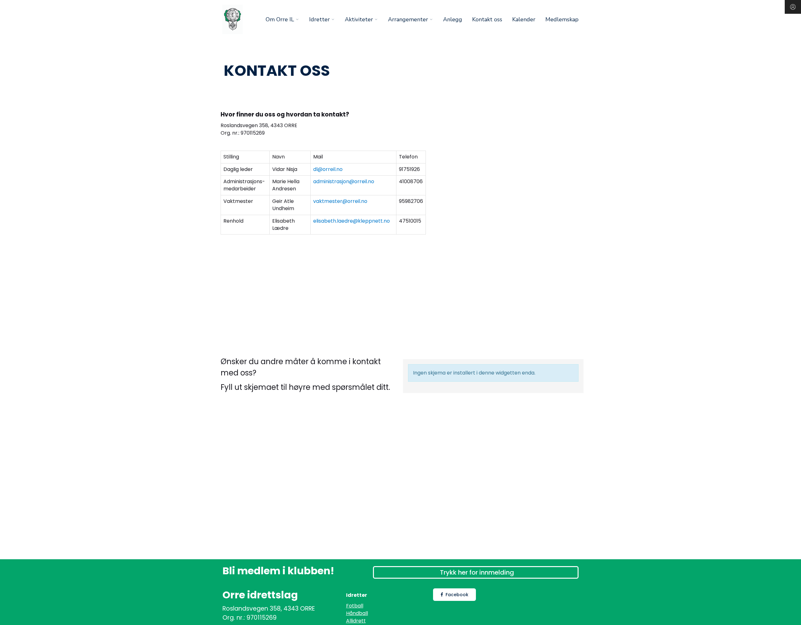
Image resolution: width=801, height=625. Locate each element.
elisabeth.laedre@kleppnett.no (351, 221)
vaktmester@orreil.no (340, 201)
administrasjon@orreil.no (343, 181)
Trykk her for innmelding (477, 572)
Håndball (357, 613)
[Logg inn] (792, 7)
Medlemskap (562, 19)
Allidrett (356, 620)
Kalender (523, 19)
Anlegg (452, 19)
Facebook (457, 594)
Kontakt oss (487, 19)
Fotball (354, 605)
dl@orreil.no (328, 169)
